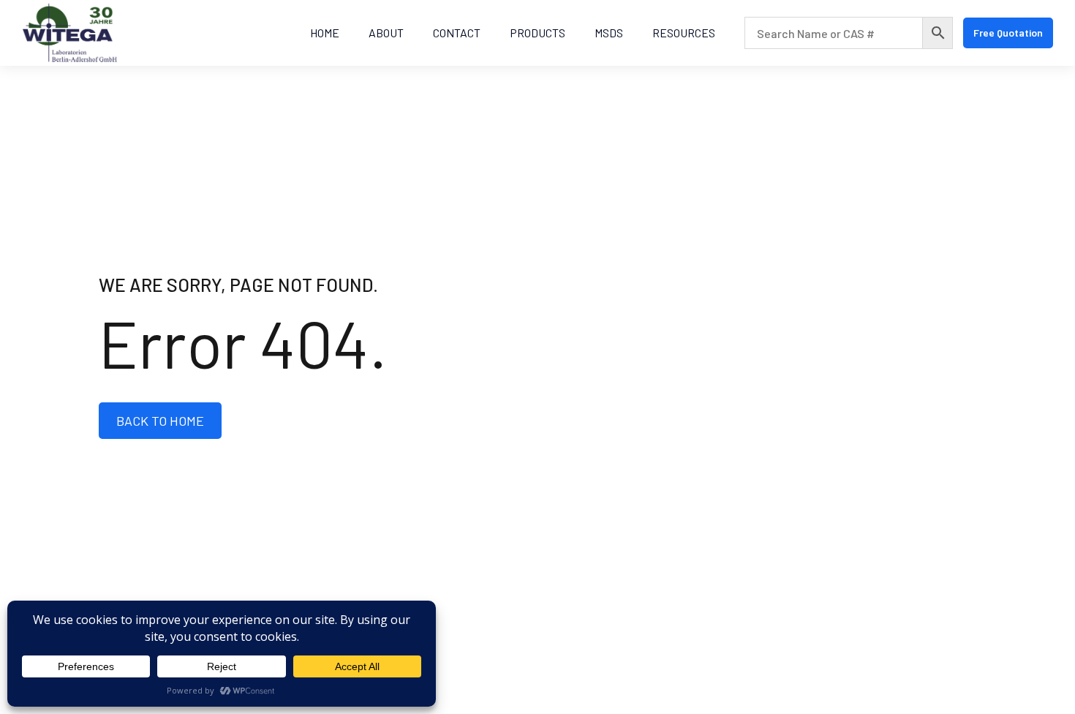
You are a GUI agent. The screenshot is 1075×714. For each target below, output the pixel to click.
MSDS (609, 33)
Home (324, 33)
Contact (456, 33)
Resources (683, 33)
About (386, 33)
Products (537, 33)
